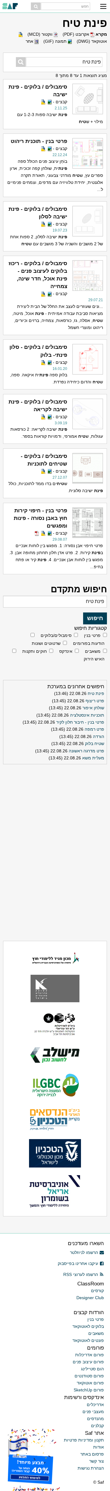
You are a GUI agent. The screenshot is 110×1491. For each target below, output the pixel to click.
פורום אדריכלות (89, 1354)
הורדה (98, 736)
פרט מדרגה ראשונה (86, 750)
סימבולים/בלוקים (56, 635)
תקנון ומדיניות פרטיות (84, 1440)
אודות (98, 1447)
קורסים (97, 1290)
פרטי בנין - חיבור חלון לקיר (80, 722)
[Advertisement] (55, 805)
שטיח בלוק (94, 743)
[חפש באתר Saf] (36, 6)
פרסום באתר (92, 1454)
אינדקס (65, 651)
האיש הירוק (94, 658)
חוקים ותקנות (34, 651)
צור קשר (96, 1461)
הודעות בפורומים (89, 643)
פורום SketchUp (89, 1389)
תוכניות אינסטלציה (87, 715)
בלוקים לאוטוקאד (88, 1326)
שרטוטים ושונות (46, 643)
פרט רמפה (94, 729)
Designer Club (90, 1297)
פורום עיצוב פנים (88, 1361)
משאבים (93, 651)
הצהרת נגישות (91, 1468)
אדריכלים (95, 1404)
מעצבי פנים (93, 1411)
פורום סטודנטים (89, 1375)
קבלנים (97, 1425)
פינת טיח (96, 693)
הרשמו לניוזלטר (84, 1252)
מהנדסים (95, 1418)
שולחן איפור (93, 707)
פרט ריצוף (95, 700)
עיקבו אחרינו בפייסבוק (78, 1263)
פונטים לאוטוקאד (88, 1340)
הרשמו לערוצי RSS (80, 1274)
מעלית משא (93, 757)
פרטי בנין (92, 635)
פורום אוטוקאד (90, 1382)
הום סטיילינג (92, 1368)
